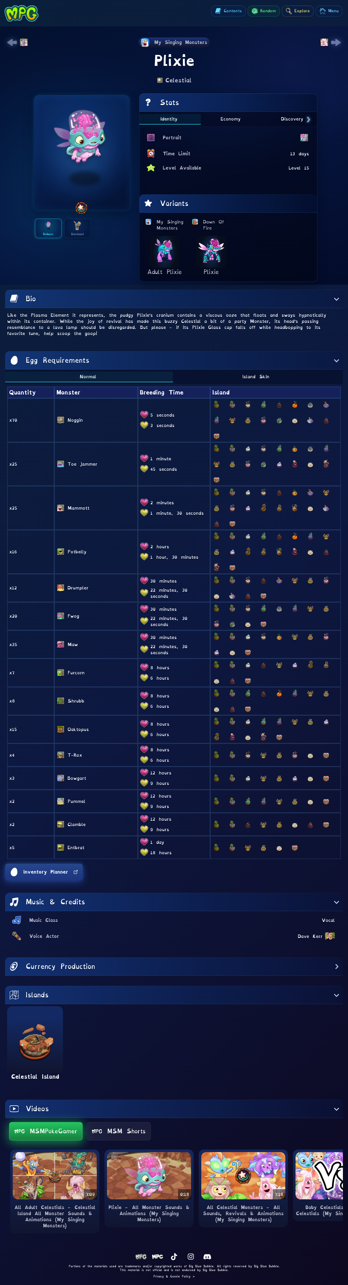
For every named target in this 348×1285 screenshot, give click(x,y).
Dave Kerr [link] (310, 936)
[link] (12, 42)
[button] (174, 299)
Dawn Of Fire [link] (215, 225)
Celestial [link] (178, 80)
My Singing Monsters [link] (170, 225)
